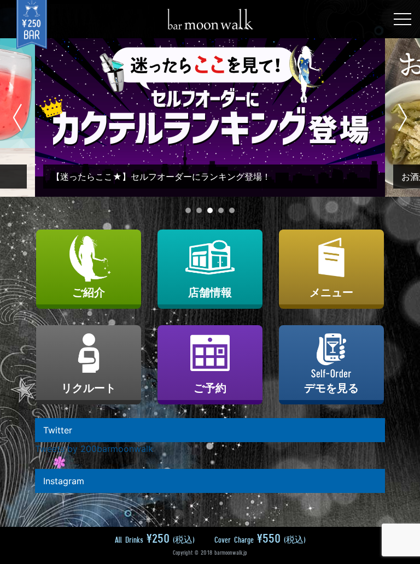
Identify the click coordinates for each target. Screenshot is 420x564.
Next (402, 117)
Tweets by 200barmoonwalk (94, 448)
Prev (18, 117)
